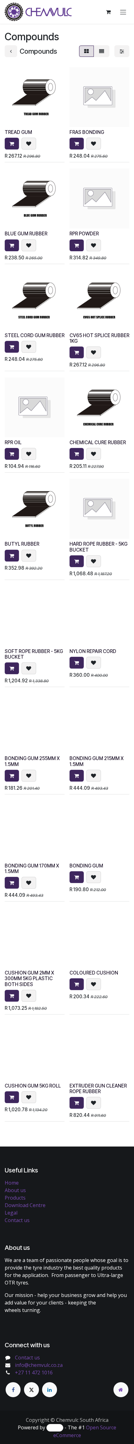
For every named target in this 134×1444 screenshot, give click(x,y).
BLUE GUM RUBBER (26, 234)
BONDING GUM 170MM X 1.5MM (32, 868)
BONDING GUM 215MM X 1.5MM (96, 761)
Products (15, 1197)
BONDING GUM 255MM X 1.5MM (32, 761)
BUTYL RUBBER (22, 544)
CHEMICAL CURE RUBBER (97, 442)
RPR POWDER (84, 234)
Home (12, 1182)
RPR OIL (13, 442)
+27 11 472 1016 (34, 1372)
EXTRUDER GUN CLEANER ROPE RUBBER (98, 1088)
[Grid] (86, 51)
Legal (11, 1212)
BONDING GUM (86, 866)
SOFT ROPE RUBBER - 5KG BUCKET (34, 654)
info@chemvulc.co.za (39, 1365)
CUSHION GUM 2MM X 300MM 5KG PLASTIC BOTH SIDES (29, 978)
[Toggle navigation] (123, 11)
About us (15, 1190)
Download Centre (25, 1205)
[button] (12, 144)
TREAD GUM (18, 132)
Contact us (17, 1220)
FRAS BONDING (86, 132)
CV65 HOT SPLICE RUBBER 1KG (99, 338)
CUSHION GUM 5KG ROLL (33, 1086)
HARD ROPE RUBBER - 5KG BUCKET (98, 547)
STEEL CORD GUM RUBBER (35, 335)
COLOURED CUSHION (93, 973)
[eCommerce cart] (108, 12)
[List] (101, 51)
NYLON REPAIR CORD (92, 651)
